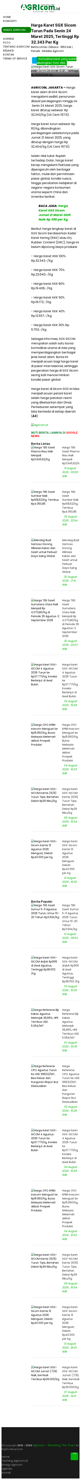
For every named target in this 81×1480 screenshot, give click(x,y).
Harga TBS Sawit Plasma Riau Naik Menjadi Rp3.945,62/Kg (70, 455)
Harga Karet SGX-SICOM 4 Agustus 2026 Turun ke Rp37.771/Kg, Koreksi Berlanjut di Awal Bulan (70, 680)
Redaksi (8, 50)
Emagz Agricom (12, 1465)
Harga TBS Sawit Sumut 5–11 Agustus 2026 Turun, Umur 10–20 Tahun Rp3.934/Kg (70, 917)
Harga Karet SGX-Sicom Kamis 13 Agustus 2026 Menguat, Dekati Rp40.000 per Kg (70, 857)
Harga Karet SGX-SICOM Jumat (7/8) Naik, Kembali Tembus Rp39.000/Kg (70, 1377)
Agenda (8, 39)
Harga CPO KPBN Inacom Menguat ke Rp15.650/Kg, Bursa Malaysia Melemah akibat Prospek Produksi (70, 742)
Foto (7, 43)
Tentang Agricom (16, 47)
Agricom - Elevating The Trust (54, 1445)
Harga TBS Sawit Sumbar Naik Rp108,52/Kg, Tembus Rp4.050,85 (70, 502)
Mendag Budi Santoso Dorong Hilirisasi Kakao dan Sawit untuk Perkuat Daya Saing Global (70, 556)
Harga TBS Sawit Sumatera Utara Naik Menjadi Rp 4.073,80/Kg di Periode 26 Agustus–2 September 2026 (70, 618)
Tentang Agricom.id (15, 1461)
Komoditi (10, 21)
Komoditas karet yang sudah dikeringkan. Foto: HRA (56, 61)
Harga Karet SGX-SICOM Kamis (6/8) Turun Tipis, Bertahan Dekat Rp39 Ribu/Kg (70, 801)
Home (7, 17)
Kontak (8, 54)
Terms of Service (15, 58)
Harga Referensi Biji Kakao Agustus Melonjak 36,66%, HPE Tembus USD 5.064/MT (70, 1024)
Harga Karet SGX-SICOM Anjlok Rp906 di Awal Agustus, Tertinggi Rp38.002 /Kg (70, 969)
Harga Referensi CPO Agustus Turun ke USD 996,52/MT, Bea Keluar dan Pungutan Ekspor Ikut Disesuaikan (70, 1084)
